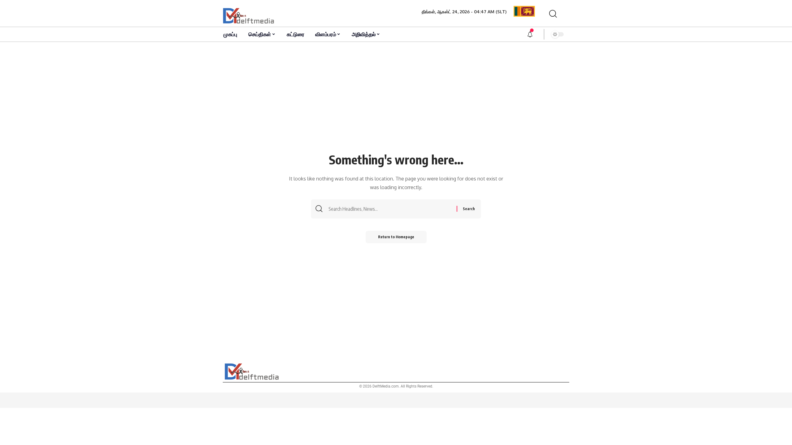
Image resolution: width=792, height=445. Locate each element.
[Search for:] (392, 208)
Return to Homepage (396, 237)
